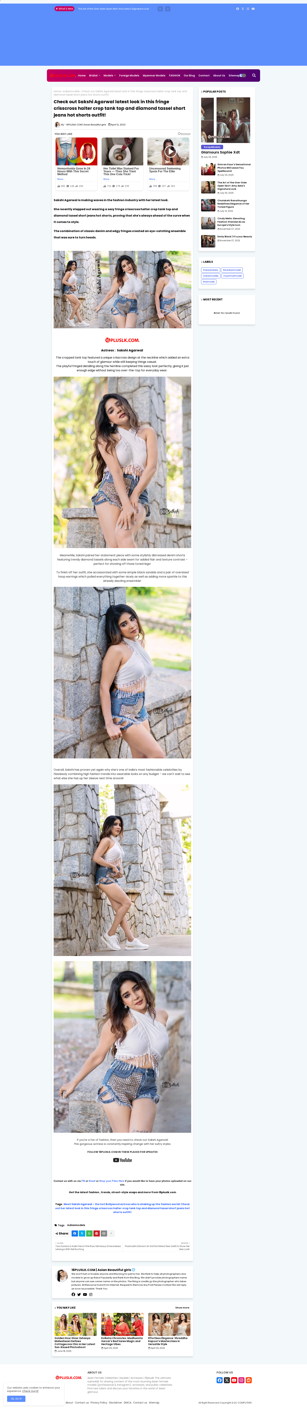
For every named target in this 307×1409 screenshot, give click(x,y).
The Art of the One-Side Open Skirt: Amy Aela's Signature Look (232, 186)
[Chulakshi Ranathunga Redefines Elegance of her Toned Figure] (208, 205)
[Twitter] (82, 1233)
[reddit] (249, 1380)
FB (84, 1180)
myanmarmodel (232, 275)
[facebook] (237, 8)
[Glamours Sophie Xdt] (227, 120)
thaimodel (208, 281)
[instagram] (248, 8)
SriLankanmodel (232, 269)
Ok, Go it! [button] (16, 1398)
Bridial (93, 75)
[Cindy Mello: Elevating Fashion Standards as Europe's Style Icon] (208, 223)
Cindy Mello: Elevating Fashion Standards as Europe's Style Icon (231, 222)
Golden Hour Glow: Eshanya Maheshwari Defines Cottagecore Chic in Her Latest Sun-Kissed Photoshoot (75, 1343)
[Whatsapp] (89, 1233)
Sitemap (234, 75)
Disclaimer (115, 1402)
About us (219, 75)
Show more (182, 1307)
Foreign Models (129, 75)
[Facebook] (75, 1233)
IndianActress (210, 269)
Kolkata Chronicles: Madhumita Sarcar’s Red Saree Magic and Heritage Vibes (122, 1341)
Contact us (82, 1402)
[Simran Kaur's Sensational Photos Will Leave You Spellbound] (208, 169)
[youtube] (253, 8)
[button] (160, 9)
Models (108, 75)
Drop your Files (109, 1180)
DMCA (127, 1402)
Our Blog (189, 75)
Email (92, 1180)
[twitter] (79, 1294)
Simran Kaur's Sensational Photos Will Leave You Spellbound (234, 168)
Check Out (29, 1391)
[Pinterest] (96, 1233)
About (69, 1402)
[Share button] (111, 1233)
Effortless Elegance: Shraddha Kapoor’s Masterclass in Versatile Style (167, 1341)
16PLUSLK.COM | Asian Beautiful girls (101, 1270)
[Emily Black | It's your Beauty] (208, 241)
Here (122, 1180)
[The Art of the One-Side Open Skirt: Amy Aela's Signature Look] (208, 187)
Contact (204, 75)
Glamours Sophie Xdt (220, 152)
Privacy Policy (99, 1402)
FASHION (174, 75)
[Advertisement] (153, 41)
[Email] (104, 1233)
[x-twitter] (243, 8)
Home (82, 75)
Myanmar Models (154, 75)
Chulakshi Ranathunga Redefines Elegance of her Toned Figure (114, 8)
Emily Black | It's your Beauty (234, 236)
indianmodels (71, 91)
